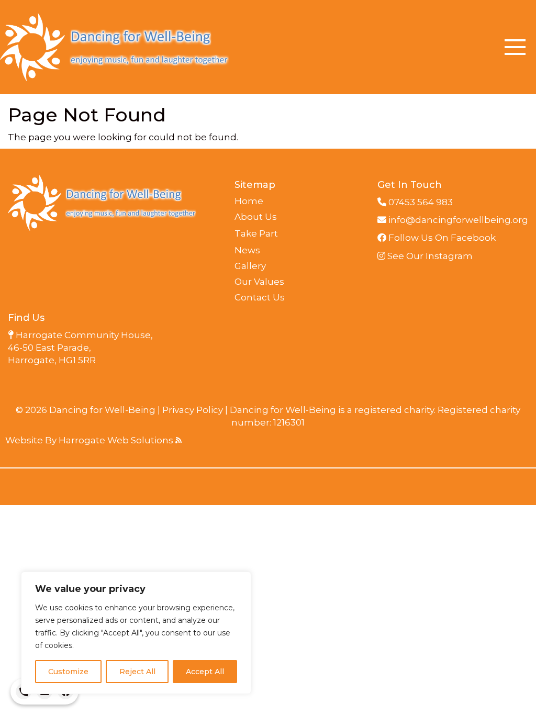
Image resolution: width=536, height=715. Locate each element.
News (247, 250)
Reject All (137, 671)
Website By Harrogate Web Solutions (90, 440)
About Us (255, 216)
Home (248, 201)
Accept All (205, 671)
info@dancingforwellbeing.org (457, 220)
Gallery (250, 266)
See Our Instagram (429, 256)
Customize (68, 671)
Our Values (259, 281)
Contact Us (259, 297)
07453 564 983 (419, 202)
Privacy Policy (192, 410)
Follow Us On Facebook (441, 237)
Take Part (256, 233)
